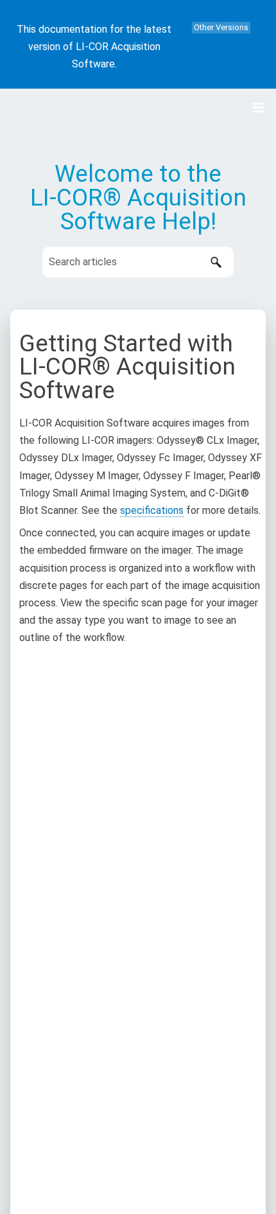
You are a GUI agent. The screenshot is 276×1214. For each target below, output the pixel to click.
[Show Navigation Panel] (258, 107)
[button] (216, 262)
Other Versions (221, 27)
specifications (152, 510)
